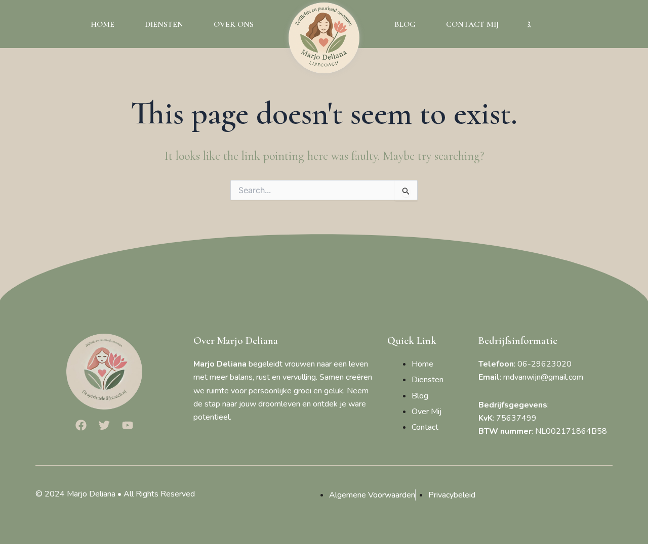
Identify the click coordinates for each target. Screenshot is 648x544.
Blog (405, 24)
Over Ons (234, 24)
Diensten (164, 24)
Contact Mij (472, 24)
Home (102, 24)
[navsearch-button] (529, 24)
